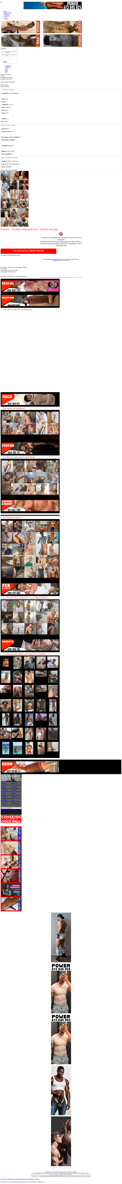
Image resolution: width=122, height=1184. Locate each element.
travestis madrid (55, 1167)
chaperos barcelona (66, 1166)
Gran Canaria (15, 803)
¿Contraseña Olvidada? (8, 66)
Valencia (4, 790)
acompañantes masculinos (58, 1175)
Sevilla (3, 793)
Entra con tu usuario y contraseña (50, 259)
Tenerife (4, 803)
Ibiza (12, 800)
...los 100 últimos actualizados (50, 495)
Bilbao (3, 786)
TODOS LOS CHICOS (11, 810)
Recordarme (6, 59)
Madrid (3, 783)
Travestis (60, 1167)
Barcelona (14, 783)
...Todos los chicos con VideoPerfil (49, 438)
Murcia (13, 793)
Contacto (36, 1179)
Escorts (45, 1175)
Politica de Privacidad (27, 1179)
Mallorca (14, 796)
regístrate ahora (56, 260)
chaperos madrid (59, 1166)
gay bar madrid (61, 1168)
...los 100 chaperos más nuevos (50, 578)
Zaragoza (14, 786)
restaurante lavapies (54, 1168)
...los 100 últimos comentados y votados (48, 635)
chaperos (53, 1166)
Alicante (13, 790)
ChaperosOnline (68, 1168)
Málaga (3, 796)
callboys (51, 1175)
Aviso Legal (4, 1179)
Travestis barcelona (66, 1167)
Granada (4, 800)
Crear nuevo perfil (6, 70)
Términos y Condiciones (14, 1179)
